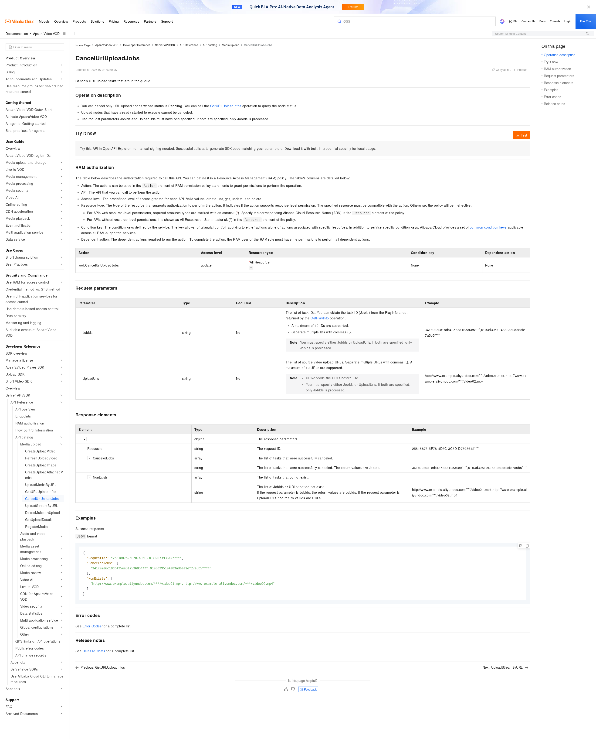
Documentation (17, 33)
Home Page (83, 45)
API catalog (210, 45)
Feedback (310, 689)
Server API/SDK (165, 45)
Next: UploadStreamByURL (503, 667)
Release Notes (94, 651)
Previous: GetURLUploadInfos (103, 667)
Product (522, 70)
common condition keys (488, 227)
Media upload (230, 45)
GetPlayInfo (320, 318)
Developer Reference (136, 45)
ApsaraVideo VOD (46, 33)
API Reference (189, 45)
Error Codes (92, 626)
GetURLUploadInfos (225, 105)
